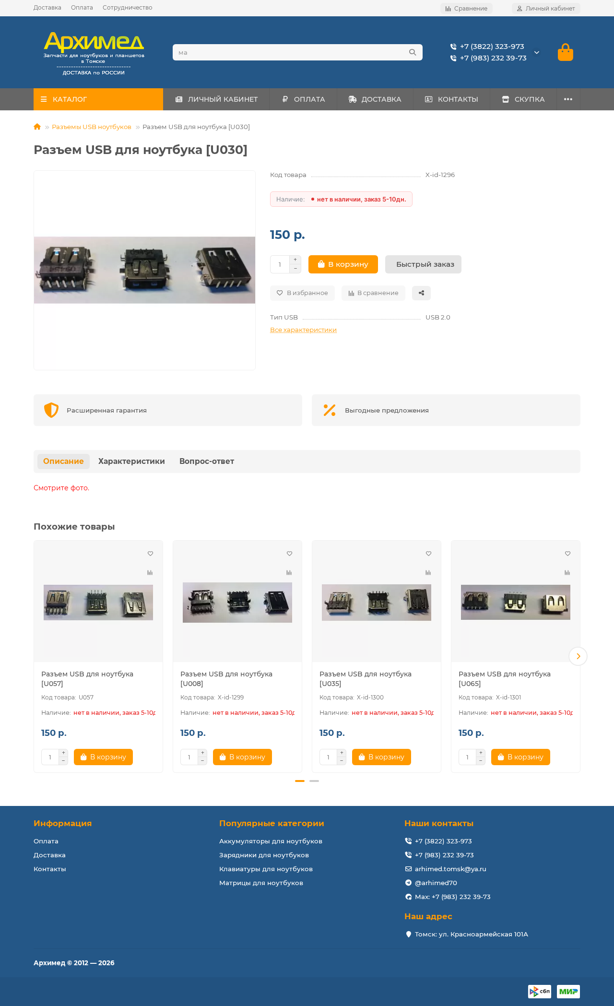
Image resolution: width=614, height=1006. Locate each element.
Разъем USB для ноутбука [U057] (87, 679)
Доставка (47, 7)
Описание (63, 461)
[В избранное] (150, 553)
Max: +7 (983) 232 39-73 (453, 896)
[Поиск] (412, 52)
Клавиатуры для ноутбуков (266, 869)
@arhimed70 (436, 883)
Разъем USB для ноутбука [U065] (505, 679)
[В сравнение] (150, 572)
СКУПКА (530, 99)
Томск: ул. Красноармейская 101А (471, 934)
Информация (63, 823)
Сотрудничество (128, 7)
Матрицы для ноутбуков (261, 883)
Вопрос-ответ (206, 461)
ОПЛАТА (309, 99)
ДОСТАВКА (381, 99)
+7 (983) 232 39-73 (493, 57)
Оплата (82, 7)
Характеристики (131, 461)
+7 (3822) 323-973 (492, 46)
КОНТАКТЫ (458, 99)
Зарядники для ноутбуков (264, 855)
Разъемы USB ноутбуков (91, 126)
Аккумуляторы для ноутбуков (270, 841)
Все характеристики (303, 329)
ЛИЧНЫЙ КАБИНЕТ (223, 99)
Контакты (50, 869)
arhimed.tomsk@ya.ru (450, 869)
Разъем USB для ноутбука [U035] (365, 679)
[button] (36, 656)
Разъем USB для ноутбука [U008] (226, 679)
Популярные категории (271, 823)
